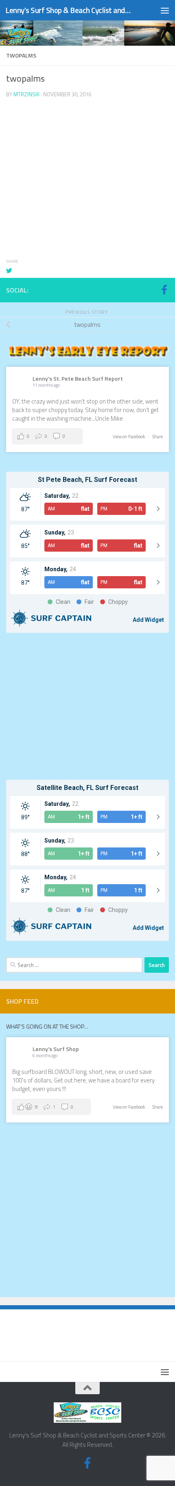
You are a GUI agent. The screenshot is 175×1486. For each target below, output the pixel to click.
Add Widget (148, 620)
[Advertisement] (87, 706)
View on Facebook (129, 436)
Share (157, 436)
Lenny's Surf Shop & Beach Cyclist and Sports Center (68, 10)
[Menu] (165, 10)
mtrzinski (26, 94)
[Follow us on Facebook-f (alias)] (164, 290)
